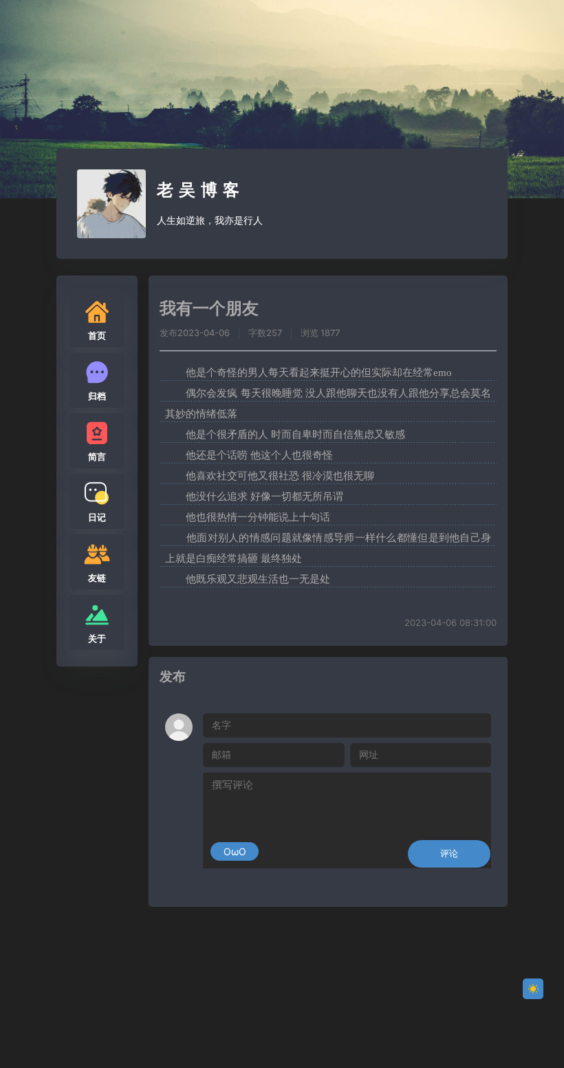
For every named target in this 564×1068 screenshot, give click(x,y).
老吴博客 (201, 190)
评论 (449, 853)
